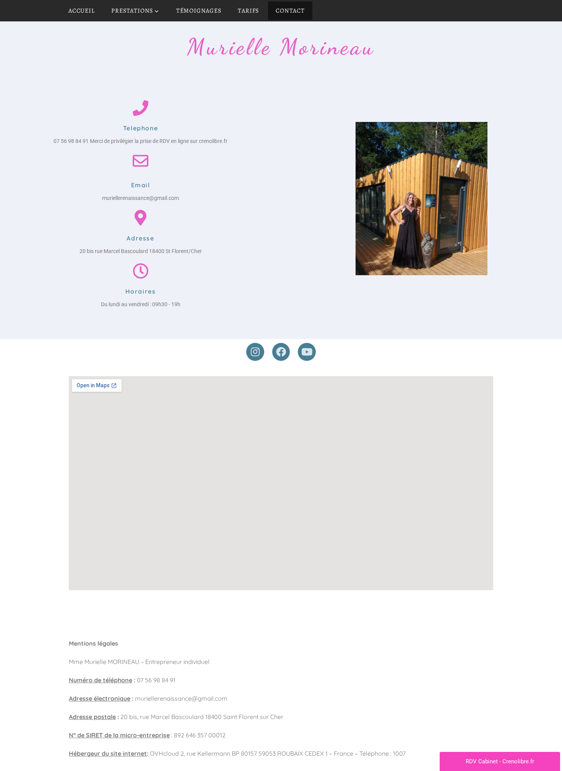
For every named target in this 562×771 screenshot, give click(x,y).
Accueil (81, 10)
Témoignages (198, 10)
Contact (290, 10)
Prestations (132, 10)
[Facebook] (281, 352)
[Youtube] (307, 352)
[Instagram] (255, 352)
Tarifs (248, 10)
